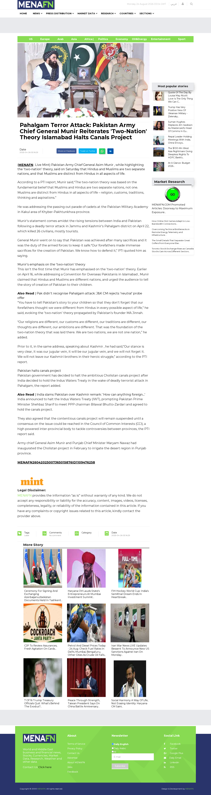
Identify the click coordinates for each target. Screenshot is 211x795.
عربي (174, 4)
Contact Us (73, 753)
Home (23, 13)
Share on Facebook (66, 151)
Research (107, 13)
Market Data (86, 13)
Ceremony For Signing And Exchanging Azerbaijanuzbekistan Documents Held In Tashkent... (43, 595)
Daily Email (175, 757)
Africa (88, 39)
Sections (145, 13)
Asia (74, 39)
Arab (60, 39)
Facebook (175, 743)
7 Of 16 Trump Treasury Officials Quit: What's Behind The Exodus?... (41, 703)
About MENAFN (76, 762)
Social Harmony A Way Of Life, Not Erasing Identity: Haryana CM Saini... (129, 703)
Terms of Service (76, 743)
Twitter (173, 748)
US (26, 39)
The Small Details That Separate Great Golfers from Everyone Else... (171, 242)
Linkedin (174, 762)
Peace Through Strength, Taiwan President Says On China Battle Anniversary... (84, 703)
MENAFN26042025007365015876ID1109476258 (56, 462)
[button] (183, 4)
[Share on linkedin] (110, 151)
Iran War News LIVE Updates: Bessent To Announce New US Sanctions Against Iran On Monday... (130, 650)
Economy (122, 39)
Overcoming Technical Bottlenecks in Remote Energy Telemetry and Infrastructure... (171, 232)
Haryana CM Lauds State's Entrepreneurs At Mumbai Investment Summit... (84, 594)
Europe (45, 39)
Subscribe (120, 766)
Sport (179, 39)
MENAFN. (41, 789)
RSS (171, 767)
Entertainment (156, 39)
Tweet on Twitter (87, 151)
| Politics (102, 39)
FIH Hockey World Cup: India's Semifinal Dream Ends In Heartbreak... (130, 594)
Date (23, 149)
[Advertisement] (107, 25)
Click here (45, 767)
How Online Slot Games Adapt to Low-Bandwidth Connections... (171, 222)
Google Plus (176, 753)
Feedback (72, 771)
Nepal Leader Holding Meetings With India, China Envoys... (180, 139)
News (36, 13)
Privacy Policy (74, 748)
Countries (126, 13)
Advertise (72, 757)
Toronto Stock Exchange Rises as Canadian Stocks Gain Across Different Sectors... (173, 250)
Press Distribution (59, 13)
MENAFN (25, 165)
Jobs (69, 767)
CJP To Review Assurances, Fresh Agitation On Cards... (40, 647)
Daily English (121, 744)
